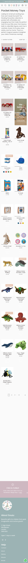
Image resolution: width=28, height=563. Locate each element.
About (3, 551)
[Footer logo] (7, 505)
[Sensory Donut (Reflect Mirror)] (7, 210)
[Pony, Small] (21, 133)
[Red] (6, 172)
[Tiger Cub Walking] (7, 263)
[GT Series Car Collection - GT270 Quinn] (21, 49)
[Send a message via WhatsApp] (25, 560)
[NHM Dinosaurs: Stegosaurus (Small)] (7, 317)
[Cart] (25, 5)
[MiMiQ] (7, 185)
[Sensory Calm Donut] (21, 210)
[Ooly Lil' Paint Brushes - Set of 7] (7, 133)
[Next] (23, 395)
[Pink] (20, 223)
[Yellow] (11, 172)
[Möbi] (21, 160)
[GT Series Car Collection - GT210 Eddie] (21, 77)
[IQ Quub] (21, 185)
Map (20, 492)
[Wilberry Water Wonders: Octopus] (21, 317)
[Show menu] (2, 5)
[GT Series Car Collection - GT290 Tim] (7, 49)
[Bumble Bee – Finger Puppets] (7, 373)
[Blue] (4, 172)
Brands (3, 560)
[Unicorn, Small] (7, 238)
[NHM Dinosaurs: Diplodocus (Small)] (7, 290)
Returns (3, 557)
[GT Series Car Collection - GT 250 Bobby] (7, 77)
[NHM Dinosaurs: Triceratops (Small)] (21, 290)
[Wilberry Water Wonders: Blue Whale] (7, 345)
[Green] (8, 172)
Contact (3, 548)
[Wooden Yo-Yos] (21, 238)
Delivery (3, 554)
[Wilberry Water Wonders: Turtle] (21, 263)
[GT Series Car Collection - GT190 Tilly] (7, 105)
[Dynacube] (7, 160)
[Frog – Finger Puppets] (21, 345)
